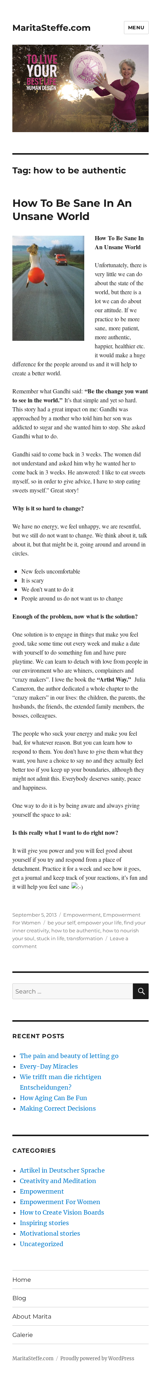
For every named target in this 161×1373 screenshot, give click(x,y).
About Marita (31, 1316)
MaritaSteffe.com (51, 28)
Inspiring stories (44, 1223)
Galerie (22, 1334)
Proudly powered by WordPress (97, 1358)
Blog (19, 1298)
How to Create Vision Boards (62, 1212)
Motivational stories (50, 1233)
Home (21, 1279)
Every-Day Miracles (49, 1066)
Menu (136, 27)
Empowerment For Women (60, 1202)
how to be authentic (75, 930)
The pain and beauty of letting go (69, 1056)
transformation (85, 938)
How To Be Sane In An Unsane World (72, 210)
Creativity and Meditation (58, 1181)
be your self (61, 923)
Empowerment (82, 915)
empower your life (100, 923)
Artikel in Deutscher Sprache (62, 1170)
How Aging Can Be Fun (53, 1098)
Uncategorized (41, 1244)
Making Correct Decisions (58, 1108)
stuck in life (50, 938)
